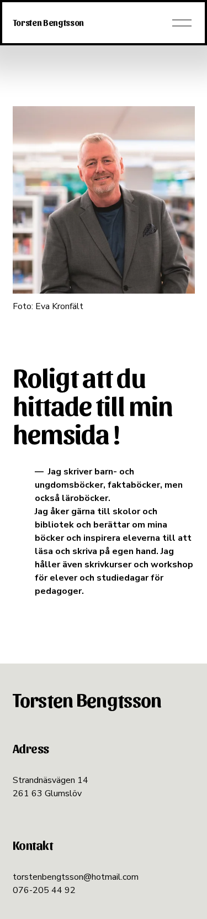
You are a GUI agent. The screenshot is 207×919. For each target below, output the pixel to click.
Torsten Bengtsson (48, 22)
